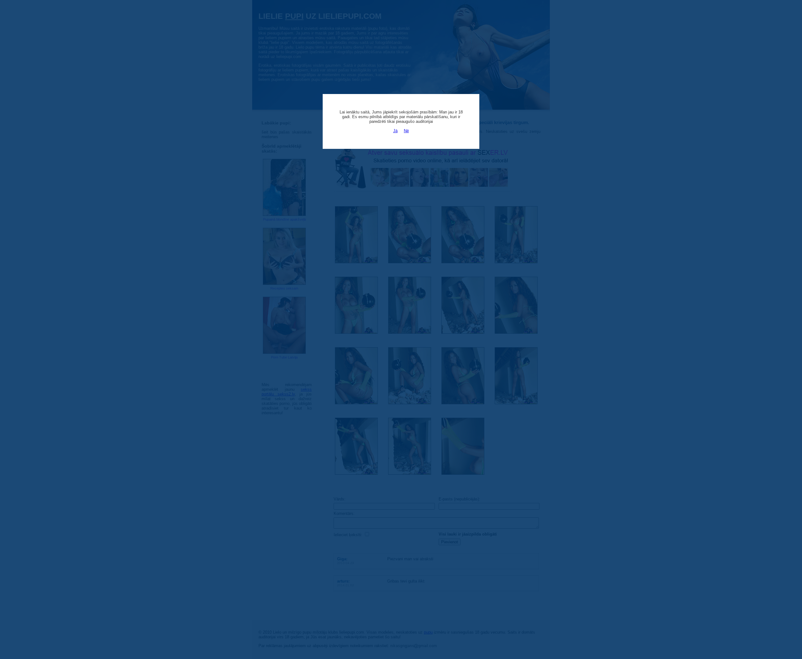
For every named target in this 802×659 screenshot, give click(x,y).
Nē (406, 130)
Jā (395, 130)
